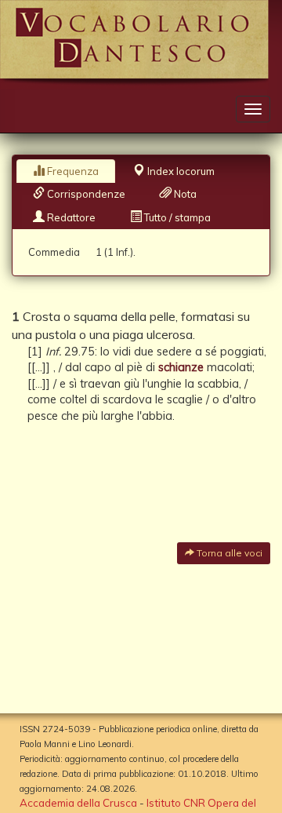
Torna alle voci (228, 553)
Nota (184, 194)
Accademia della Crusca (78, 803)
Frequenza (72, 171)
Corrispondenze (85, 194)
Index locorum (180, 171)
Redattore (70, 217)
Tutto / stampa (176, 217)
